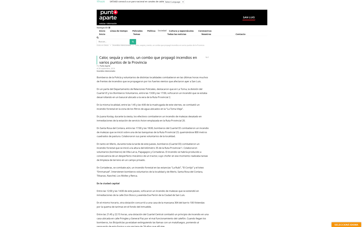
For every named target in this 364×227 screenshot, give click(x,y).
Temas (136, 34)
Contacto (240, 34)
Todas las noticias (176, 34)
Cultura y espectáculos (181, 30)
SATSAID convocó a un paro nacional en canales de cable (137, 1)
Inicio (102, 30)
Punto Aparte (105, 66)
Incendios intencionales (106, 71)
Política (151, 30)
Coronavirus (204, 30)
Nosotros (206, 34)
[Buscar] (98, 37)
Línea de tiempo (119, 30)
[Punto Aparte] (182, 24)
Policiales (137, 30)
